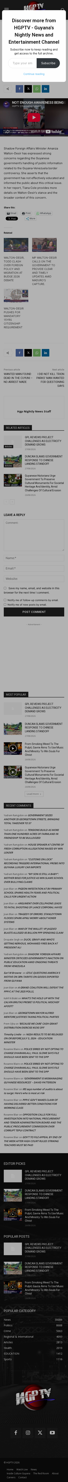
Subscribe (48, 63)
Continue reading (34, 73)
